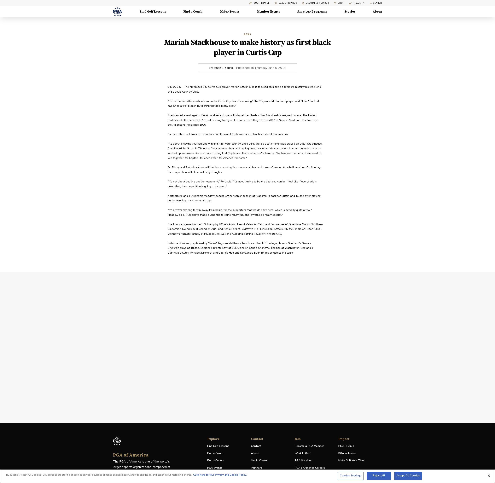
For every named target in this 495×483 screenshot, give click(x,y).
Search (377, 3)
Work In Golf (302, 453)
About (377, 12)
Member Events (268, 12)
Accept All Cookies (408, 475)
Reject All (379, 475)
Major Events (229, 12)
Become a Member (317, 3)
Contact (256, 446)
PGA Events (214, 468)
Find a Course (215, 460)
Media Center (259, 461)
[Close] (489, 475)
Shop (339, 3)
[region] (247, 476)
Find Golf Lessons (153, 12)
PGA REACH (346, 446)
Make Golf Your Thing (351, 461)
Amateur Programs (312, 12)
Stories (349, 12)
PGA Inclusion (347, 453)
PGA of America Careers (310, 468)
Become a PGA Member (309, 446)
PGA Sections (303, 460)
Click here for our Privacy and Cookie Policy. (220, 475)
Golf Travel (261, 3)
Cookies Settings (350, 475)
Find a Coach (192, 12)
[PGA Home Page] (117, 11)
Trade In (356, 3)
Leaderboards (288, 3)
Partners (256, 468)
